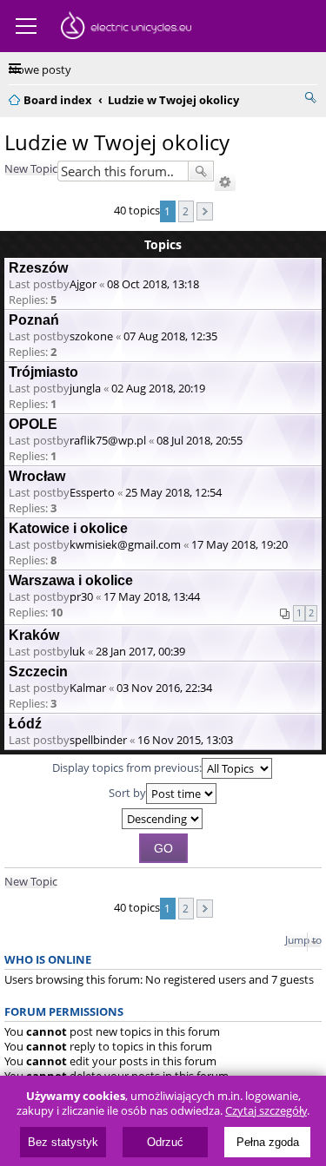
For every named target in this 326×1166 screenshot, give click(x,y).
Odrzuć (165, 1142)
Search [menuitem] (310, 97)
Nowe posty (40, 69)
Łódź (25, 723)
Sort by (127, 792)
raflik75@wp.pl (108, 440)
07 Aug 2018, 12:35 (170, 336)
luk (77, 651)
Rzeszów (38, 267)
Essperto (92, 492)
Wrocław (37, 476)
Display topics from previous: (127, 767)
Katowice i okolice (68, 528)
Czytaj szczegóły (266, 1110)
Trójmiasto (43, 372)
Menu (26, 26)
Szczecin (38, 671)
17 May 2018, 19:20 (239, 544)
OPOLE (33, 424)
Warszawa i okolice (71, 580)
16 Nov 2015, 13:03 (185, 740)
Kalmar (88, 687)
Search (201, 171)
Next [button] (204, 211)
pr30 (81, 596)
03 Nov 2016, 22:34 (164, 687)
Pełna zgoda (267, 1142)
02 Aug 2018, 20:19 (158, 388)
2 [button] (186, 211)
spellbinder (98, 740)
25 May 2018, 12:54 (173, 492)
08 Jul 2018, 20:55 (199, 440)
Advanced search (225, 182)
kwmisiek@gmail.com (125, 544)
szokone (91, 336)
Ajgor (83, 284)
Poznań (34, 320)
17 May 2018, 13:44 (151, 596)
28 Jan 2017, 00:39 (140, 651)
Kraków (34, 635)
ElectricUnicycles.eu (126, 27)
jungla (85, 388)
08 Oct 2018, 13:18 (153, 284)
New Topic (30, 168)
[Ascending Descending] (163, 818)
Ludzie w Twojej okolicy (117, 142)
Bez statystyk (63, 1142)
